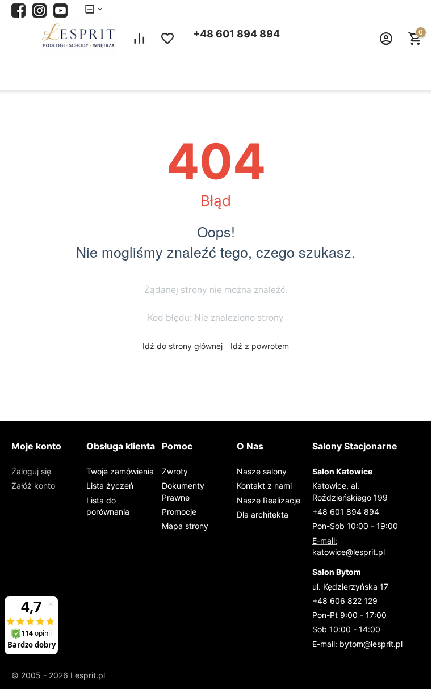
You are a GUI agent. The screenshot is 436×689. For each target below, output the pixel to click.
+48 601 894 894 (236, 34)
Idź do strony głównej (182, 346)
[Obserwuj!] (39, 9)
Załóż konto (33, 485)
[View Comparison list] (139, 38)
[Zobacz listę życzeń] (167, 38)
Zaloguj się (31, 471)
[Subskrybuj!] (60, 9)
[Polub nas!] (18, 9)
